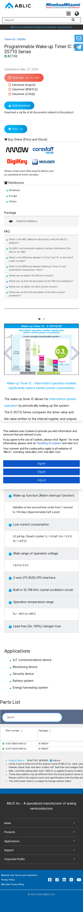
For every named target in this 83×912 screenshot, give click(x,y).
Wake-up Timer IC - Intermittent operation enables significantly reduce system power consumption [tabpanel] (41, 386)
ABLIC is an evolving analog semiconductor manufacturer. (42, 27)
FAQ (7, 231)
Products (9, 832)
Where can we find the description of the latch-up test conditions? (37, 294)
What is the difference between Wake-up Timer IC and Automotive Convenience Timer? (37, 268)
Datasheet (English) (23, 84)
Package (10, 213)
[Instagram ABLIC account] (57, 880)
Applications (12, 841)
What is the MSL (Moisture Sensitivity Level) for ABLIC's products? (38, 241)
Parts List (17, 129)
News (7, 823)
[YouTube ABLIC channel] (79, 880)
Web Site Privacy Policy (12, 884)
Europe (13, 195)
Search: (11, 717)
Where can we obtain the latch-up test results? (33, 286)
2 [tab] (43, 317)
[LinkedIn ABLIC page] (64, 880)
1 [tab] (39, 317)
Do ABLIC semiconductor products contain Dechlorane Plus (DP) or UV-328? (40, 250)
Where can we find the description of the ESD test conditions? (41, 281)
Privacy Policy (8, 879)
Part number (12, 730)
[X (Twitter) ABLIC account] (71, 880)
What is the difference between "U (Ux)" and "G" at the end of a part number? (41, 259)
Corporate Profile (14, 859)
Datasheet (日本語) (23, 94)
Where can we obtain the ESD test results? (31, 275)
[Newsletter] (78, 47)
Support (9, 850)
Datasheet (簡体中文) (24, 89)
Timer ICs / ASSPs (15, 39)
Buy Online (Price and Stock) (27, 139)
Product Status (16, 760)
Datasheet (25, 77)
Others (13, 201)
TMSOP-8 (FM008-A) (26, 221)
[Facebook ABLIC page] (50, 880)
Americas (14, 190)
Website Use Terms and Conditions (19, 875)
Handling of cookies (49, 443)
